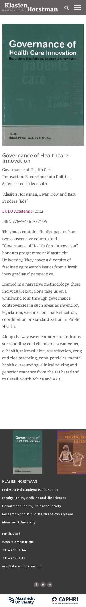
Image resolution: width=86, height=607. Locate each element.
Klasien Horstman (19, 481)
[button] (77, 7)
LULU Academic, (18, 211)
